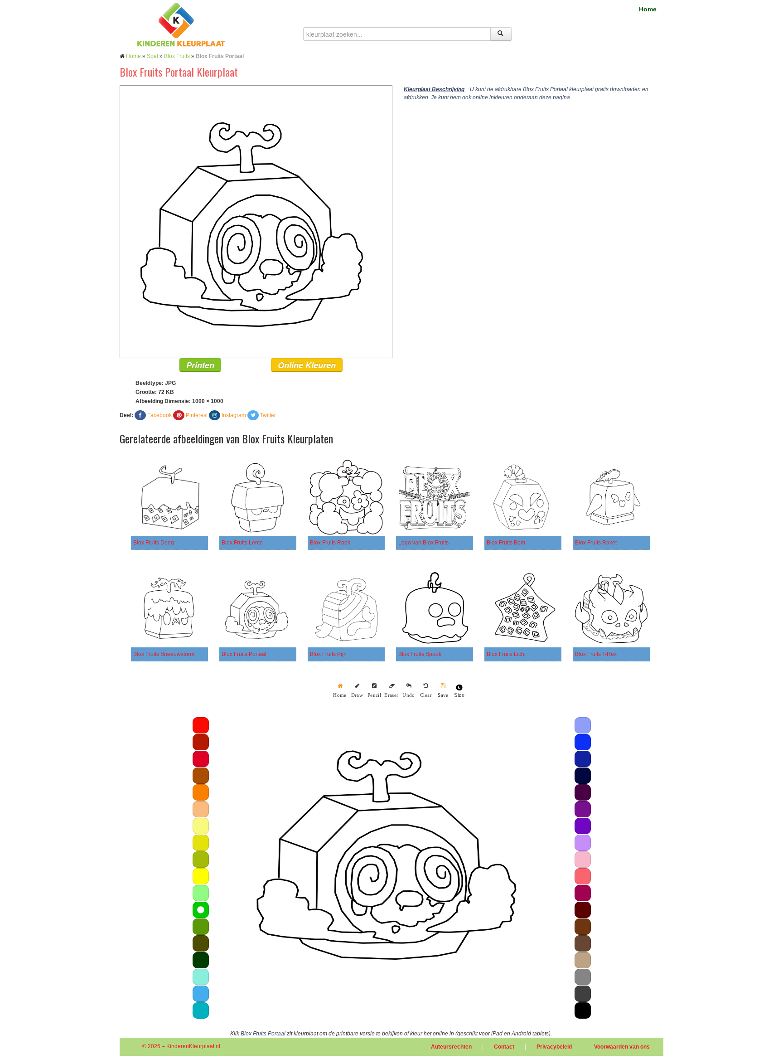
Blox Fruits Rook (330, 542)
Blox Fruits (177, 56)
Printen (200, 365)
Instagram (234, 415)
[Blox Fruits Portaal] (256, 221)
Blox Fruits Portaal (244, 654)
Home (648, 9)
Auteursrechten (451, 1047)
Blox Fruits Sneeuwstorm (163, 654)
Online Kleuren (307, 365)
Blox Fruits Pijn (328, 654)
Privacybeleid (554, 1047)
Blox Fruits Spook (419, 654)
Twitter (268, 415)
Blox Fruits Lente (242, 542)
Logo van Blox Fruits (423, 542)
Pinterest (197, 415)
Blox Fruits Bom (506, 542)
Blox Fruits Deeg (153, 542)
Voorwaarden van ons (622, 1047)
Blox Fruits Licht (506, 654)
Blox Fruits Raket (596, 542)
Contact (504, 1047)
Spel (152, 56)
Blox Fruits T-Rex (596, 654)
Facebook (159, 415)
